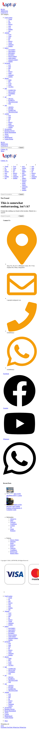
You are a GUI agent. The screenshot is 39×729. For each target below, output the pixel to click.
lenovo (10, 24)
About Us (13, 519)
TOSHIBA (11, 93)
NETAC (10, 98)
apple (10, 73)
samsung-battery (13, 60)
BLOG (3, 9)
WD (9, 95)
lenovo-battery (12, 56)
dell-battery (11, 53)
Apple (10, 19)
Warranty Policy (13, 542)
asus (9, 26)
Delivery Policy (12, 545)
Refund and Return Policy (14, 552)
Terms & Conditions (13, 523)
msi (9, 31)
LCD (9, 83)
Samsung (11, 125)
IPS (9, 82)
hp (9, 21)
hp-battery (11, 55)
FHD (9, 80)
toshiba (10, 29)
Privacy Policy (14, 540)
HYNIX (10, 109)
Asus (9, 36)
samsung (11, 44)
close (2, 725)
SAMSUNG (12, 90)
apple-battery (12, 58)
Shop (11, 520)
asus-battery (11, 51)
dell (9, 22)
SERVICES (4, 11)
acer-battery (11, 49)
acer (9, 28)
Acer (9, 34)
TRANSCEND (13, 102)
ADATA (11, 107)
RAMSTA (11, 100)
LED (9, 85)
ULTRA (10, 87)
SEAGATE (11, 92)
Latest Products (12, 529)
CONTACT (4, 13)
